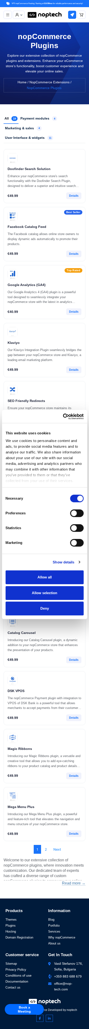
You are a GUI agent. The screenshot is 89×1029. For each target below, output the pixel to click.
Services (54, 931)
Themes (11, 919)
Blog (51, 919)
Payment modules (37, 118)
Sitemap (11, 963)
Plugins (10, 925)
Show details (63, 562)
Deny (44, 608)
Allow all (44, 577)
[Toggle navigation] (8, 15)
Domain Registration (19, 937)
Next (57, 849)
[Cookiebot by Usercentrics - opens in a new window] (63, 416)
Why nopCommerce (61, 937)
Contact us (12, 987)
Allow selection (44, 593)
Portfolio (54, 925)
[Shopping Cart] (81, 15)
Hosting (10, 931)
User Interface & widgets (28, 138)
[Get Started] (72, 15)
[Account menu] (18, 15)
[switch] (77, 513)
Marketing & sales (22, 128)
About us (54, 943)
